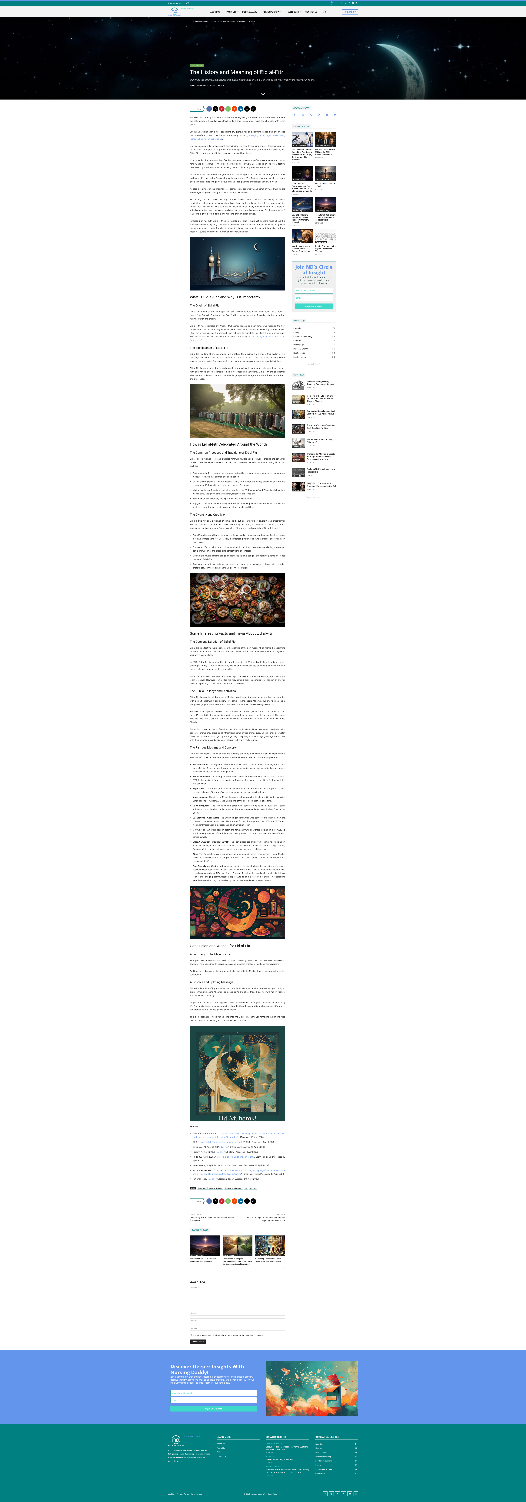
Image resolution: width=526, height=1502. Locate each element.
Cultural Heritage (215, 1188)
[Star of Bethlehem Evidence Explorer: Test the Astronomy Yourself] (302, 204)
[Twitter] (345, 3)
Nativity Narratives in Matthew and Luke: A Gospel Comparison (301, 248)
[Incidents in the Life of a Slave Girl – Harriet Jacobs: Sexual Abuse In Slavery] (298, 399)
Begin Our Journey (314, 306)
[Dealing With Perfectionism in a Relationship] (298, 472)
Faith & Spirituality (218, 21)
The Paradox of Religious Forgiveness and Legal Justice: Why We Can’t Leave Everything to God (237, 1261)
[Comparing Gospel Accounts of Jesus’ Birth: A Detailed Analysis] (270, 1245)
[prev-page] (191, 1270)
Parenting (296, 447)
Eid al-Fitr (223, 1147)
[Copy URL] (253, 109)
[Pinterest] (349, 3)
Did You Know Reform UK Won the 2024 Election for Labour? (325, 152)
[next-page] (283, 1270)
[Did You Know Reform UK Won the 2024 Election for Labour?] (325, 139)
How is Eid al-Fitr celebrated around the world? (221, 1142)
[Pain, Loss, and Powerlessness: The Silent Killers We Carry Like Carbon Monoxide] (302, 173)
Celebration (202, 1188)
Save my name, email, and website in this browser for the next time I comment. (228, 1335)
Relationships (321, 242)
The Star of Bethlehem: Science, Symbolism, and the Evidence (325, 217)
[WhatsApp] (228, 109)
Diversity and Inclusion (233, 1188)
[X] (215, 109)
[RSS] (356, 3)
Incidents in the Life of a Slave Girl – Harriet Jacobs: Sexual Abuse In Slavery (320, 398)
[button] (324, 12)
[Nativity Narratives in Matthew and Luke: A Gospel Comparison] (302, 236)
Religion (253, 1188)
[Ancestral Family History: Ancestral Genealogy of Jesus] (298, 385)
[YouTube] (353, 3)
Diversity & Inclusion (296, 402)
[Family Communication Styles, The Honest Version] (325, 236)
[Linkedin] (240, 109)
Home (192, 21)
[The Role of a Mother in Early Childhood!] (298, 443)
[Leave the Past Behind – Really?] (325, 173)
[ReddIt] (234, 109)
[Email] (247, 109)
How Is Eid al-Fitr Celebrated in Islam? (235, 1157)
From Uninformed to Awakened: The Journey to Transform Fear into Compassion (287, 1471)
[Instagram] (341, 3)
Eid (246, 1188)
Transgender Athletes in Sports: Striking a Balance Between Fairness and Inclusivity (321, 456)
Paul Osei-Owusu (198, 85)
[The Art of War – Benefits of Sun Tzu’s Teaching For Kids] (298, 428)
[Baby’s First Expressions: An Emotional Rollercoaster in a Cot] (298, 486)
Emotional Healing (299, 179)
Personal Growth (202, 21)
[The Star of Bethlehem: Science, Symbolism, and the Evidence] (205, 1245)
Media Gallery (297, 211)
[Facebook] (337, 3)
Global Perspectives (300, 145)
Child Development (297, 431)
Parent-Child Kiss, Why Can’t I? (280, 1459)
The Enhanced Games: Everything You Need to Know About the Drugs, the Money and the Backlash (302, 155)
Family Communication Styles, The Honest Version (325, 248)
